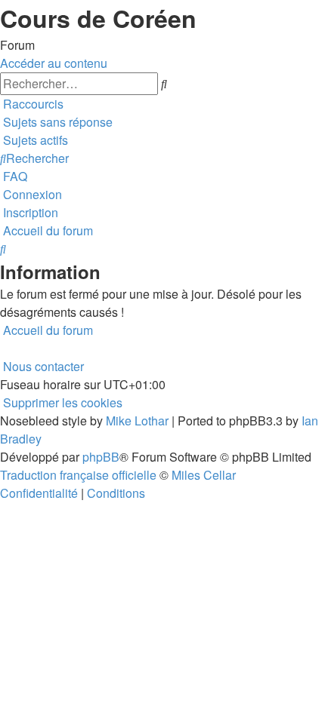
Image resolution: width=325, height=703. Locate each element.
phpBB (100, 456)
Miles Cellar (204, 475)
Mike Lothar (137, 420)
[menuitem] (56, 121)
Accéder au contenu (53, 63)
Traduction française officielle (78, 475)
